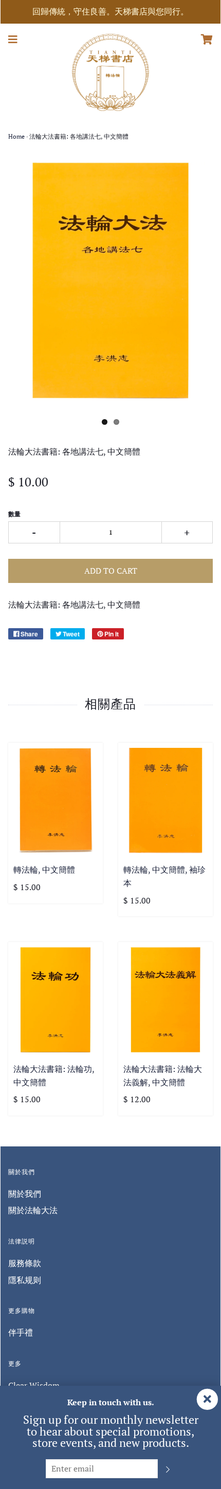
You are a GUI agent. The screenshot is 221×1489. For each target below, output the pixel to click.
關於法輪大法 (33, 1210)
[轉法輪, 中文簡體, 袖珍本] (165, 800)
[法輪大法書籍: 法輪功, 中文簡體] (55, 999)
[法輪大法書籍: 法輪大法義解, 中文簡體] (165, 999)
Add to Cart (110, 570)
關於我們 (24, 1193)
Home (16, 136)
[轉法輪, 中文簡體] (55, 800)
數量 (14, 514)
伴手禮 (20, 1332)
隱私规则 (24, 1280)
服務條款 (24, 1263)
